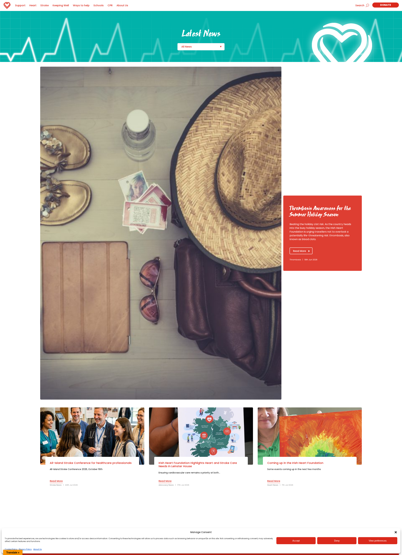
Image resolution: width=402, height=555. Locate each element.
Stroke (44, 5)
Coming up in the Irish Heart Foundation (295, 463)
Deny (337, 540)
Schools (98, 5)
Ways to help (81, 5)
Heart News (272, 485)
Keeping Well (61, 5)
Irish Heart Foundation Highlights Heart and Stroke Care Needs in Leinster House (198, 464)
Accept (296, 540)
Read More (299, 251)
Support (20, 5)
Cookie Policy (11, 549)
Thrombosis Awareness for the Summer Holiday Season (320, 211)
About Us (37, 549)
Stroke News (56, 485)
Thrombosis (295, 259)
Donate (385, 5)
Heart (32, 5)
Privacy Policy (25, 549)
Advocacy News (166, 485)
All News (186, 46)
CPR (110, 5)
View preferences (378, 540)
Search (359, 5)
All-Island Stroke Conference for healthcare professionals (91, 463)
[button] (395, 532)
